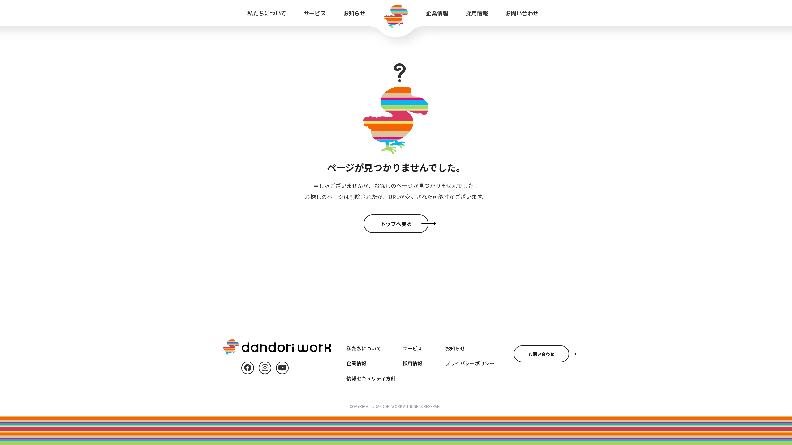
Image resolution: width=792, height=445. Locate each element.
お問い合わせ (522, 13)
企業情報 (437, 13)
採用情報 (477, 13)
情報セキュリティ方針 (371, 378)
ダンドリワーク (396, 16)
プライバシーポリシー (470, 363)
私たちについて (267, 13)
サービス (314, 13)
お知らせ (354, 13)
